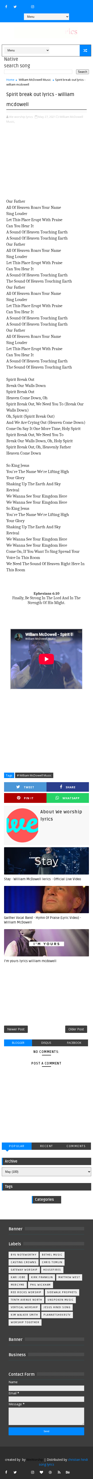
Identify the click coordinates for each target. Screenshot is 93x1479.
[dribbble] (50, 1472)
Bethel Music (52, 1255)
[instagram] (32, 6)
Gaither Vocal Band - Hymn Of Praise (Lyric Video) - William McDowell (42, 920)
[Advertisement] (46, 164)
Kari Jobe (18, 1277)
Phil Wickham (40, 1285)
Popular (17, 1146)
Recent (46, 1146)
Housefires (52, 1270)
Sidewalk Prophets (62, 1292)
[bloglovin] (41, 1472)
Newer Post (16, 1029)
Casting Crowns (23, 1262)
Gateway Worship (24, 1270)
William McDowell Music (35, 80)
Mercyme (18, 1285)
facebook (74, 1043)
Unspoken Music (61, 1300)
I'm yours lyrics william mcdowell (30, 961)
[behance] (68, 1472)
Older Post (76, 1029)
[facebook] (6, 6)
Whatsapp (71, 798)
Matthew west (69, 1277)
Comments (76, 1146)
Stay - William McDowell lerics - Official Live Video (42, 879)
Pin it (29, 798)
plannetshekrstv (57, 1315)
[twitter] (15, 6)
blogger (18, 1043)
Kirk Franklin (42, 1277)
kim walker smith (24, 1315)
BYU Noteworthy (23, 1255)
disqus (46, 1043)
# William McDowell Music (34, 775)
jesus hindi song (57, 1307)
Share (71, 787)
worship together (25, 1322)
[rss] (59, 1472)
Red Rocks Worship (26, 1292)
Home (10, 80)
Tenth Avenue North (26, 1300)
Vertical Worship (24, 1307)
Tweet (29, 787)
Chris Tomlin (52, 1262)
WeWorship (34, 1459)
